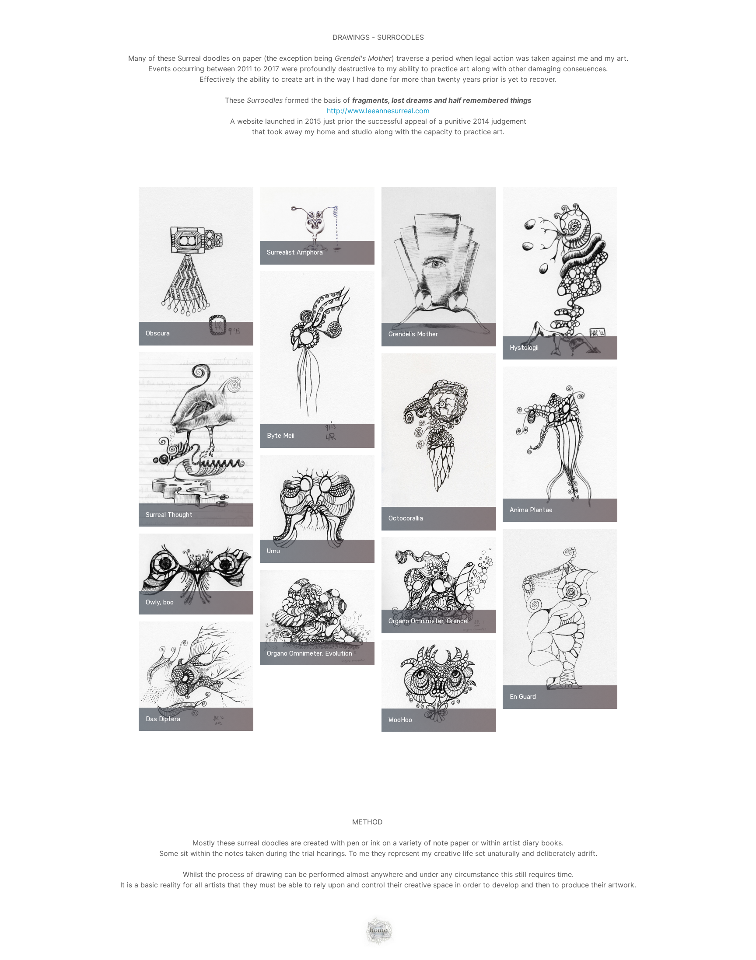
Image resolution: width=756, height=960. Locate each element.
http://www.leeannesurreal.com (378, 110)
